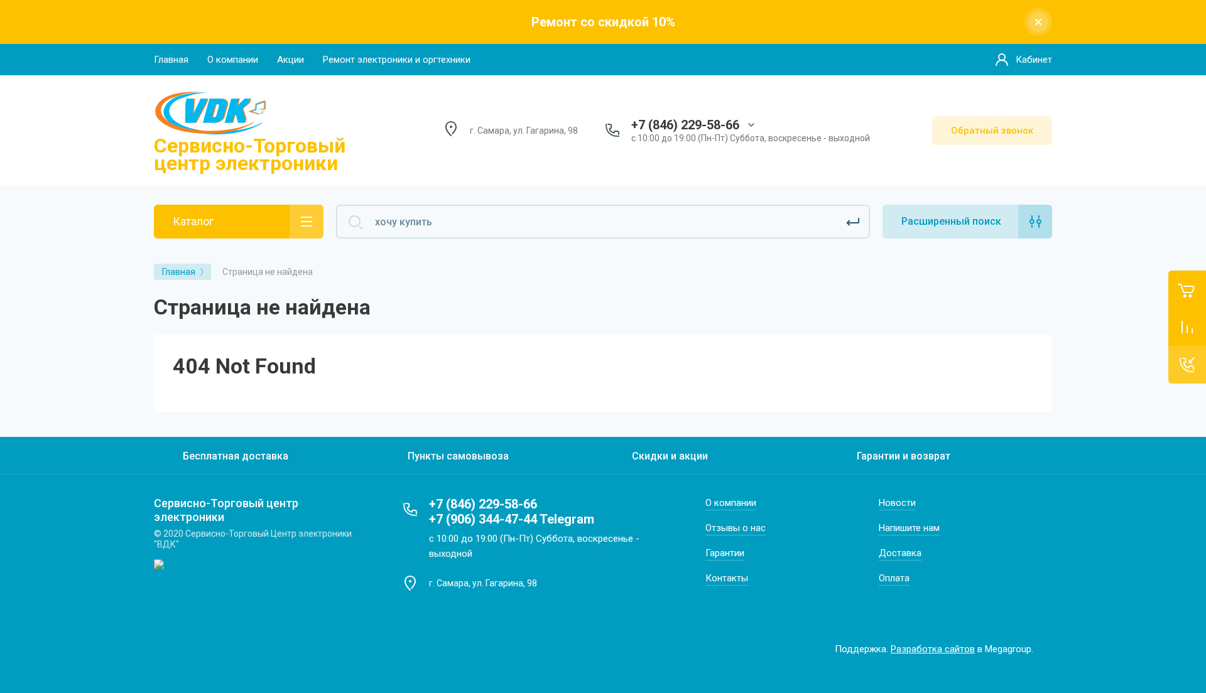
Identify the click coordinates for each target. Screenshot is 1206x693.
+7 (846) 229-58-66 (685, 124)
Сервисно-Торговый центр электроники (249, 154)
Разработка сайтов (933, 649)
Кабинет (1034, 59)
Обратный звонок (992, 130)
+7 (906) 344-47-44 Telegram (511, 519)
